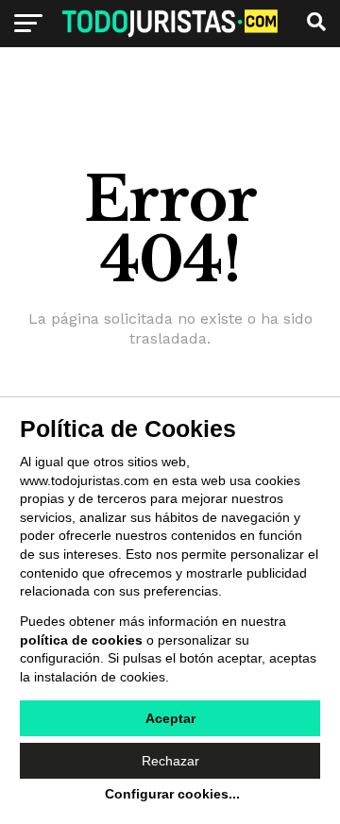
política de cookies (81, 639)
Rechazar (170, 760)
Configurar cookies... (172, 793)
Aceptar (170, 718)
